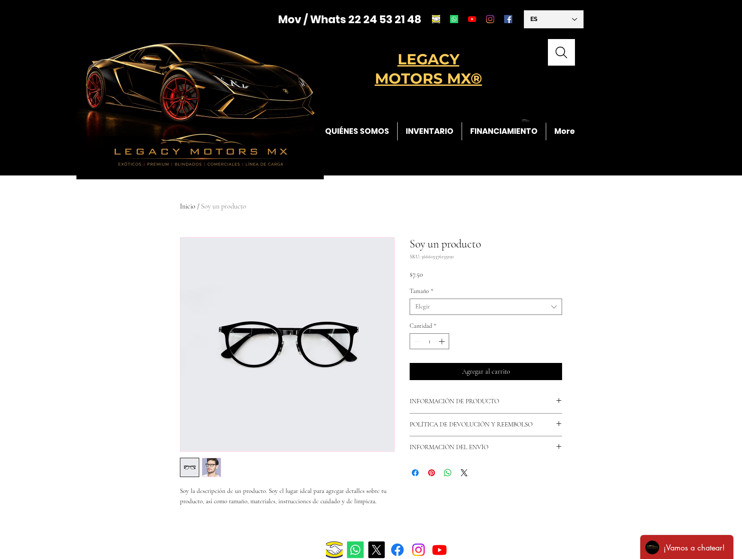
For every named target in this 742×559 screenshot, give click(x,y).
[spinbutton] (429, 341)
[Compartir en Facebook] (415, 473)
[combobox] (486, 307)
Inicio (187, 206)
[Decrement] (416, 341)
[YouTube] (472, 19)
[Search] (561, 52)
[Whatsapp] (454, 19)
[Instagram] (490, 19)
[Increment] (442, 341)
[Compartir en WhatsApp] (448, 473)
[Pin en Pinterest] (431, 473)
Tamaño (421, 291)
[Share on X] (464, 473)
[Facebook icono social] (508, 19)
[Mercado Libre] (436, 19)
